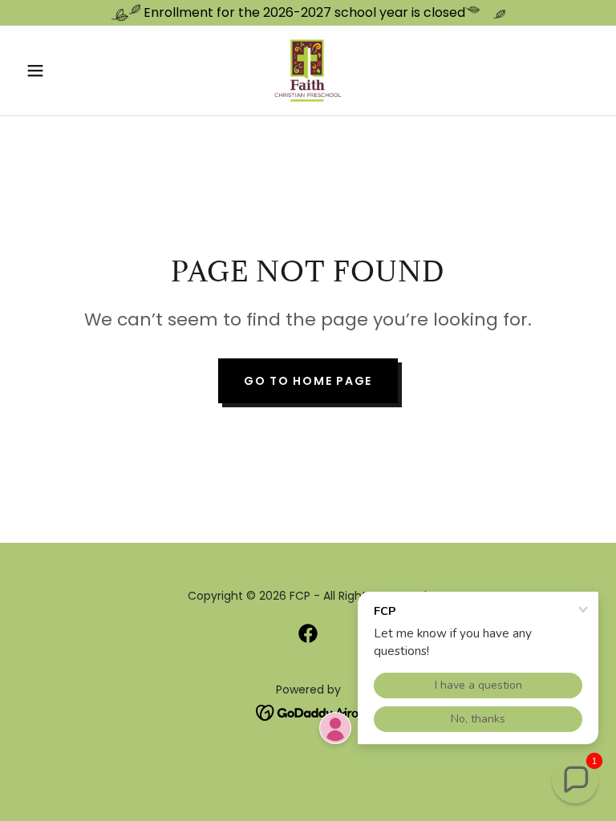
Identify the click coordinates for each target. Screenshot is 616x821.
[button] (62, 71)
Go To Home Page (308, 381)
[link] (308, 70)
